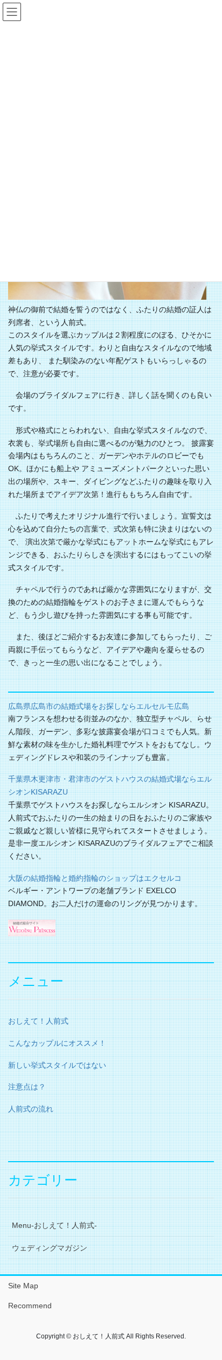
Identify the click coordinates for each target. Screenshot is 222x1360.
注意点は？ (27, 1086)
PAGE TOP (206, 1309)
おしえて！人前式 (38, 1021)
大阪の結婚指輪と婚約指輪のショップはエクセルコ (95, 878)
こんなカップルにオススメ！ (57, 1043)
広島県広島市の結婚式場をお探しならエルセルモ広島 (98, 706)
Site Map (23, 1285)
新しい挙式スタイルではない (57, 1065)
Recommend (30, 1305)
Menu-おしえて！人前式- (54, 1225)
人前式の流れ (30, 1108)
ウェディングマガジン (49, 1248)
